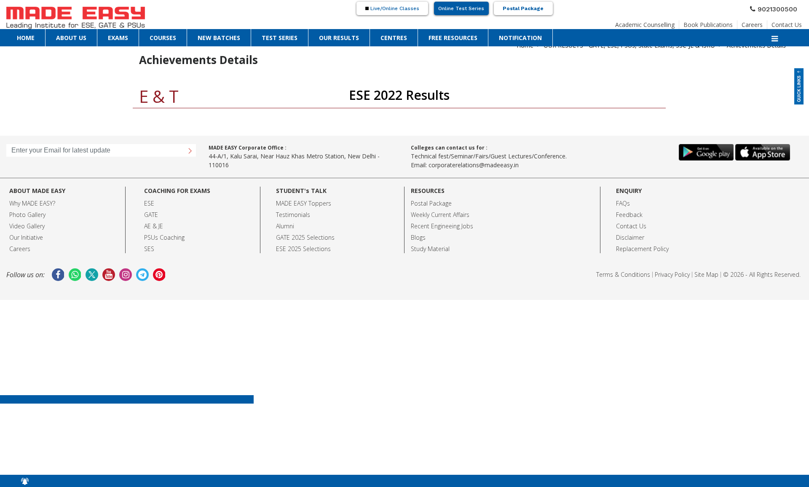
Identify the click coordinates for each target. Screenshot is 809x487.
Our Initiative (26, 237)
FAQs (623, 203)
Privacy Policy (672, 274)
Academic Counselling (645, 22)
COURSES (163, 37)
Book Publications (708, 22)
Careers (752, 22)
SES (149, 249)
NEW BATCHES (219, 37)
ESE (149, 203)
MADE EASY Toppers (303, 203)
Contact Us (786, 22)
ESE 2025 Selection (302, 249)
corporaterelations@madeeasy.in (474, 165)
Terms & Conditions (623, 274)
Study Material (430, 249)
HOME (26, 37)
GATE (151, 215)
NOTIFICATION (520, 37)
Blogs (418, 237)
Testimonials (293, 215)
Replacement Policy (642, 249)
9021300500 (780, 8)
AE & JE (153, 226)
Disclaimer (630, 237)
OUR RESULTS (339, 37)
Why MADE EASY (31, 203)
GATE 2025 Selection (304, 237)
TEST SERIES (279, 37)
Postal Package (523, 8)
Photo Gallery (27, 215)
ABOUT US (71, 37)
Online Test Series (461, 8)
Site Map (706, 274)
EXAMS (118, 37)
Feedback (629, 215)
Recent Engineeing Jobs (442, 226)
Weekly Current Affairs (440, 215)
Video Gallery (27, 226)
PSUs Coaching (164, 237)
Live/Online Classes (394, 8)
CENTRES (393, 37)
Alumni (285, 226)
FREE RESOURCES (453, 37)
